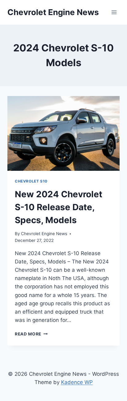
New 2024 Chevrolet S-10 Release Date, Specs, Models (58, 207)
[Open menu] (114, 12)
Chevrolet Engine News (44, 233)
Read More (31, 333)
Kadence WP (77, 382)
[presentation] (63, 133)
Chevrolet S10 (31, 181)
